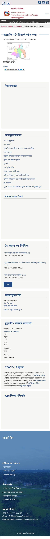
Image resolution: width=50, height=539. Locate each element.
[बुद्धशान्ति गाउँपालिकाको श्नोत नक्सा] (17, 50)
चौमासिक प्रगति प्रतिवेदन (13, 492)
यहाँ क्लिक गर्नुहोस (39, 375)
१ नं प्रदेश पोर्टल (9, 167)
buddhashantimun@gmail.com (26, 519)
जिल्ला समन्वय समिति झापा (12, 171)
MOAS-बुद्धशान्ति (9, 141)
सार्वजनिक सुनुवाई (10, 496)
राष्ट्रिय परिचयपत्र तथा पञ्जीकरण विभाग (16, 175)
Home (3, 26)
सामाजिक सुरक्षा (9, 471)
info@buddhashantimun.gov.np (20, 516)
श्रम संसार (7, 144)
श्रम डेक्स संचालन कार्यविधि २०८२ (15, 275)
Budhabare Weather (11, 331)
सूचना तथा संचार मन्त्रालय (12, 160)
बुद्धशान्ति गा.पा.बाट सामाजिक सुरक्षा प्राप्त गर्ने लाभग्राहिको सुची (22, 187)
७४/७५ (5, 67)
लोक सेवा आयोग (8, 303)
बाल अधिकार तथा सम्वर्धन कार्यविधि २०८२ (17, 253)
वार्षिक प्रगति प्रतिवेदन (12, 488)
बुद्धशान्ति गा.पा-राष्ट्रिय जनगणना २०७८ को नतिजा (19, 148)
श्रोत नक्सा (17, 26)
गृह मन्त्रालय (7, 183)
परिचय (10, 26)
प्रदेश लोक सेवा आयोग (10, 306)
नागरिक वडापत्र (10, 475)
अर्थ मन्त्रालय (8, 152)
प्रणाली (6, 164)
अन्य (8, 284)
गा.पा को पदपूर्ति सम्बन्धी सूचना (13, 310)
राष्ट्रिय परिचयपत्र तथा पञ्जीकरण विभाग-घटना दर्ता (19, 179)
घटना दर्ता (7, 467)
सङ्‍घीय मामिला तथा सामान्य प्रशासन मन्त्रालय (18, 156)
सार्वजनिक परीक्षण (10, 500)
